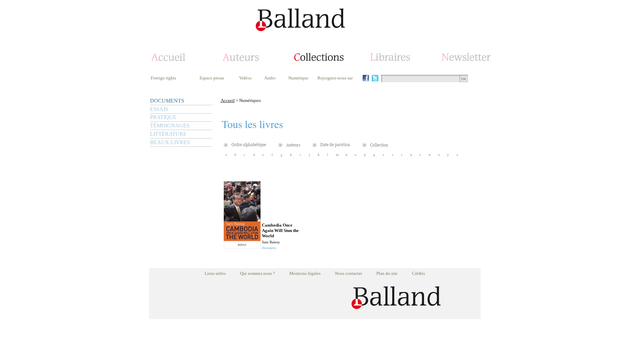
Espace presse (212, 77)
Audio (270, 77)
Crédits (418, 273)
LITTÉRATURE (168, 134)
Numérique (298, 77)
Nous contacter (348, 273)
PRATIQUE (163, 117)
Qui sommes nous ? (257, 273)
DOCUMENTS (167, 101)
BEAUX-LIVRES (170, 142)
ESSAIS (159, 109)
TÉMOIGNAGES (170, 125)
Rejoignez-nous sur (335, 77)
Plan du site (387, 273)
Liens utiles (215, 273)
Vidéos (245, 77)
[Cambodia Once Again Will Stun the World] (242, 247)
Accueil (228, 100)
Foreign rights (163, 77)
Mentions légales (304, 273)
